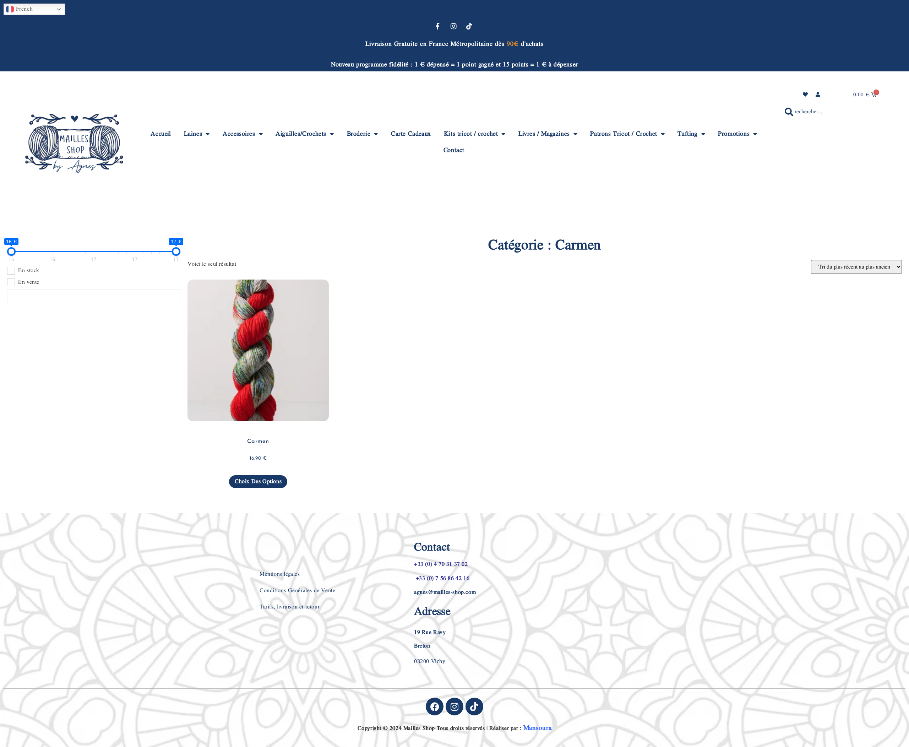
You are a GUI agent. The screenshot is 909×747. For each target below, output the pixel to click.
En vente (28, 282)
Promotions (734, 133)
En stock (28, 271)
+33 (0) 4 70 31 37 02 (441, 564)
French (23, 9)
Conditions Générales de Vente (297, 590)
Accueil (161, 133)
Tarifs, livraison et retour (290, 606)
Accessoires (239, 133)
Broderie (359, 133)
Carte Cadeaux (411, 133)
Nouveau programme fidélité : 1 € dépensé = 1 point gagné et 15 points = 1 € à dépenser (454, 64)
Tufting (687, 133)
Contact (453, 150)
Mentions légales (280, 574)
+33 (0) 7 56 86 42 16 (441, 578)
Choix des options (258, 481)
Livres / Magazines (544, 133)
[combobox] (834, 112)
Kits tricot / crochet (471, 133)
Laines (193, 133)
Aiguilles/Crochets (301, 133)
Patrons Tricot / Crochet (623, 133)
